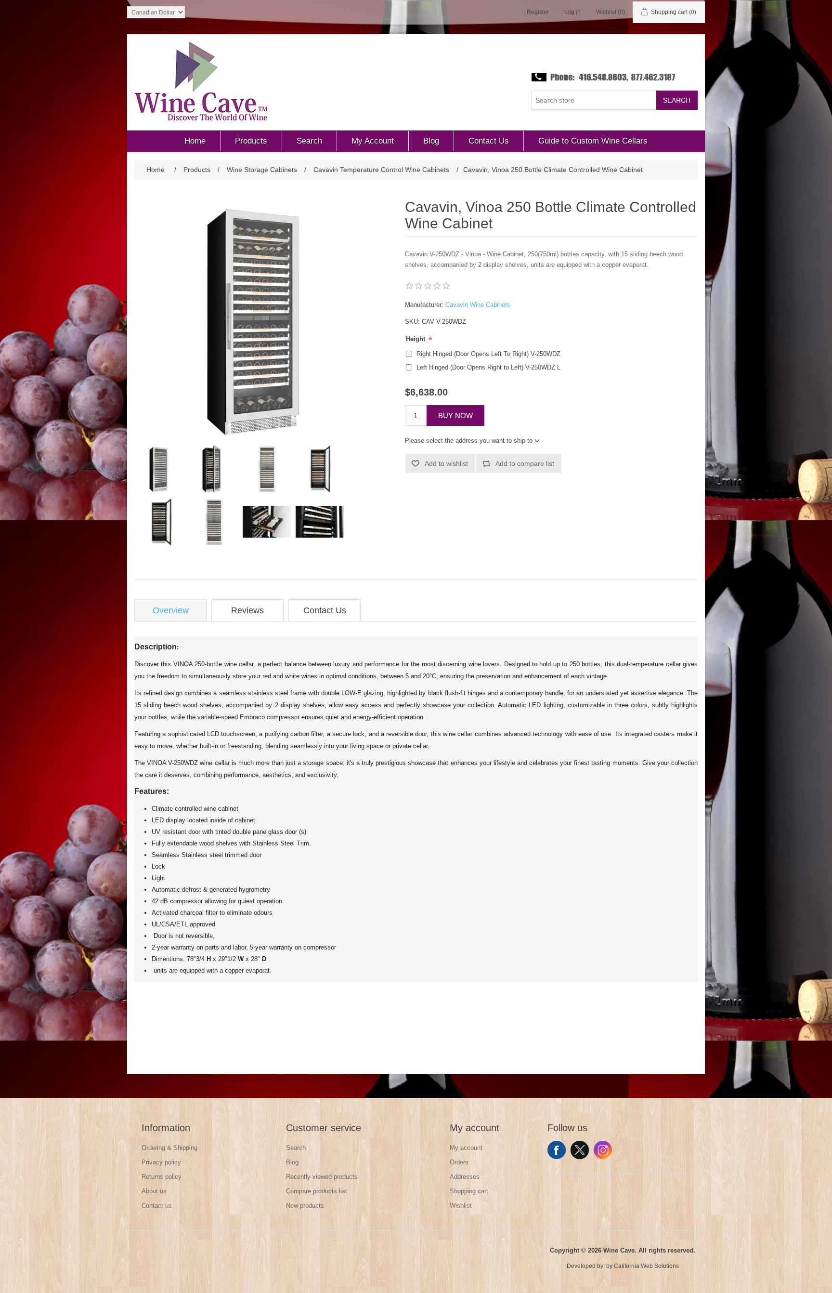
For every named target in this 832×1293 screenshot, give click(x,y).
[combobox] (593, 100)
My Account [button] (372, 140)
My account (466, 1147)
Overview (171, 610)
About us (154, 1191)
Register (538, 12)
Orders (459, 1162)
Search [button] (309, 140)
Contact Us (324, 610)
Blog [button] (431, 140)
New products (305, 1205)
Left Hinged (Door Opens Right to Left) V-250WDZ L (488, 367)
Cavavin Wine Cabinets (477, 304)
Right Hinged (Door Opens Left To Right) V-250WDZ (488, 353)
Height (416, 339)
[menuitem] (195, 141)
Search (676, 100)
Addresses (465, 1176)
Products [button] (251, 140)
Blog (292, 1162)
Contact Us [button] (488, 140)
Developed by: (586, 1266)
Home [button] (195, 140)
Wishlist (461, 1205)
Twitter (580, 1150)
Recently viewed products (322, 1176)
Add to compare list (524, 463)
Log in (572, 12)
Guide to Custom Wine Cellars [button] (593, 140)
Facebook (556, 1150)
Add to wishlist (446, 463)
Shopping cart (469, 1191)
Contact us (157, 1205)
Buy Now (455, 415)
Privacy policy (161, 1162)
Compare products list (316, 1191)
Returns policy (162, 1176)
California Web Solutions (646, 1266)
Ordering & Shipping (169, 1147)
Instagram (603, 1150)
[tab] (170, 610)
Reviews (247, 610)
